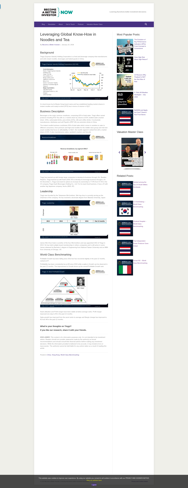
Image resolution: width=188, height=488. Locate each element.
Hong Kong (56, 355)
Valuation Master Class (94, 24)
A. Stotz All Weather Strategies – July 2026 (141, 95)
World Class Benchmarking (69, 355)
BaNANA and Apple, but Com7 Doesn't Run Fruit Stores (141, 112)
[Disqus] (74, 385)
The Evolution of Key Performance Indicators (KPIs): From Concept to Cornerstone (140, 44)
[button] (119, 152)
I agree (94, 485)
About (61, 24)
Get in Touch (70, 24)
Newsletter (51, 24)
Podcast (80, 24)
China (49, 355)
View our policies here (94, 480)
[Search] (146, 24)
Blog (43, 24)
